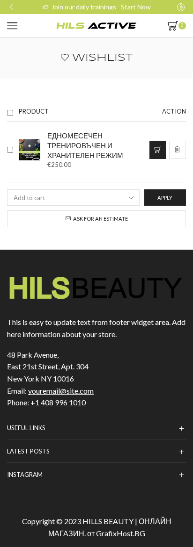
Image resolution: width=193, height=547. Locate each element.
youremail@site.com (61, 390)
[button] (11, 7)
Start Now (136, 7)
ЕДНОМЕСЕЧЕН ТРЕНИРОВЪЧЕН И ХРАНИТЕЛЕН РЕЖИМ (85, 145)
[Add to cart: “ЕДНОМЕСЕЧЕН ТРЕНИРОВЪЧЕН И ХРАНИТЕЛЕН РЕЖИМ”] (157, 149)
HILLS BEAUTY (108, 521)
